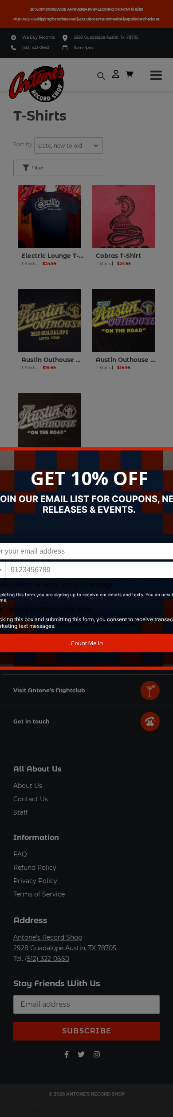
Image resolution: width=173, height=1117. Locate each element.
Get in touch (31, 721)
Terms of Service (39, 894)
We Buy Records (38, 37)
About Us (27, 786)
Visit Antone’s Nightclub (49, 690)
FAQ (20, 854)
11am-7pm (83, 47)
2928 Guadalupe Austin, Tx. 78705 (106, 37)
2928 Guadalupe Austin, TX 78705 (64, 948)
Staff (20, 812)
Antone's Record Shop (47, 937)
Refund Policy (34, 868)
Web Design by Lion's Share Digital (86, 1104)
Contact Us (30, 799)
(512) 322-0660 (35, 47)
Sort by (22, 144)
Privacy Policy (35, 881)
